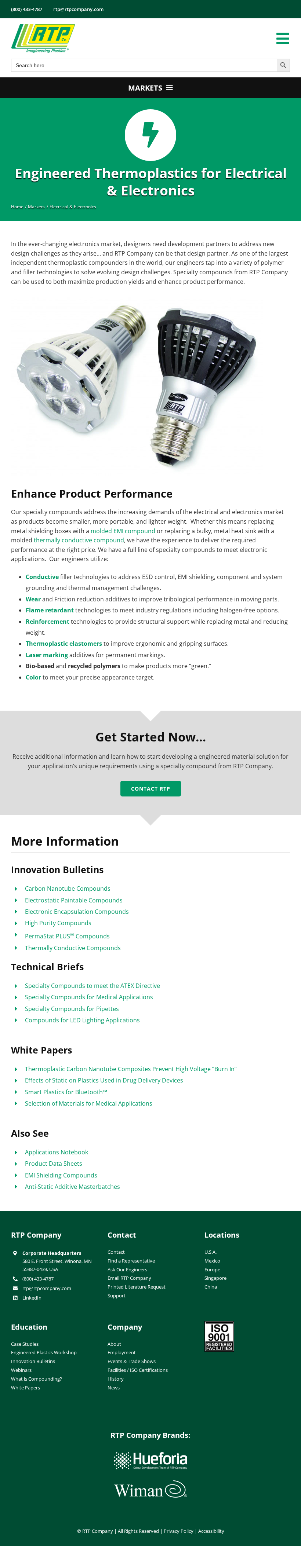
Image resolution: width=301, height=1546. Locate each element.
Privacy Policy (178, 1531)
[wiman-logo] (150, 1483)
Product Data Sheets (53, 1164)
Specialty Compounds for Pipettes (72, 1009)
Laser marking (47, 655)
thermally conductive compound (79, 540)
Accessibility (211, 1531)
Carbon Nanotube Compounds (67, 888)
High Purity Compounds (58, 923)
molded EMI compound (123, 531)
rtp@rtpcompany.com (46, 1288)
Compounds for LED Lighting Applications (82, 1020)
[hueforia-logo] (150, 1455)
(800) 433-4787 (38, 1278)
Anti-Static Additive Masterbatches (72, 1187)
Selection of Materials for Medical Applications (88, 1103)
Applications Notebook (56, 1152)
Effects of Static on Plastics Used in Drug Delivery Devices (104, 1080)
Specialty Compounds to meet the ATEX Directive (92, 986)
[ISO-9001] (219, 1324)
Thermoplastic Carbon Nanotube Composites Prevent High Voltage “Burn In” (131, 1069)
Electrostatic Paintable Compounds (74, 900)
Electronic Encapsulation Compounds (77, 912)
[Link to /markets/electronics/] (151, 135)
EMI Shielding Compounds (61, 1175)
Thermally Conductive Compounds (73, 948)
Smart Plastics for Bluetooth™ (66, 1092)
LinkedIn (31, 1297)
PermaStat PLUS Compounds (67, 936)
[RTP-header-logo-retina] (43, 27)
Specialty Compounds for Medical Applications (89, 997)
